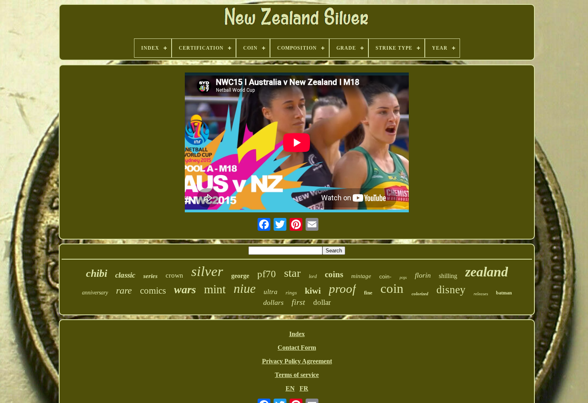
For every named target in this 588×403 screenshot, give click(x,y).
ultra (271, 292)
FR (304, 388)
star (292, 272)
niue (245, 288)
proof (342, 289)
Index (297, 333)
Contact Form (297, 347)
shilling (448, 275)
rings (291, 293)
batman (504, 293)
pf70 (266, 273)
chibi (96, 273)
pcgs (403, 277)
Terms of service (297, 374)
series (150, 276)
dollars (273, 302)
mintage (361, 276)
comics (153, 291)
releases (481, 293)
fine (368, 293)
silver (207, 271)
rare (124, 290)
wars (185, 289)
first (298, 302)
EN (290, 388)
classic (125, 275)
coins (334, 274)
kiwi (313, 291)
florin (423, 275)
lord (313, 276)
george (240, 275)
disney (451, 290)
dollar (322, 302)
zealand (486, 271)
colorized (420, 293)
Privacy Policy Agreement (297, 361)
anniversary (95, 293)
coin (392, 288)
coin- (385, 276)
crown (174, 275)
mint (215, 289)
